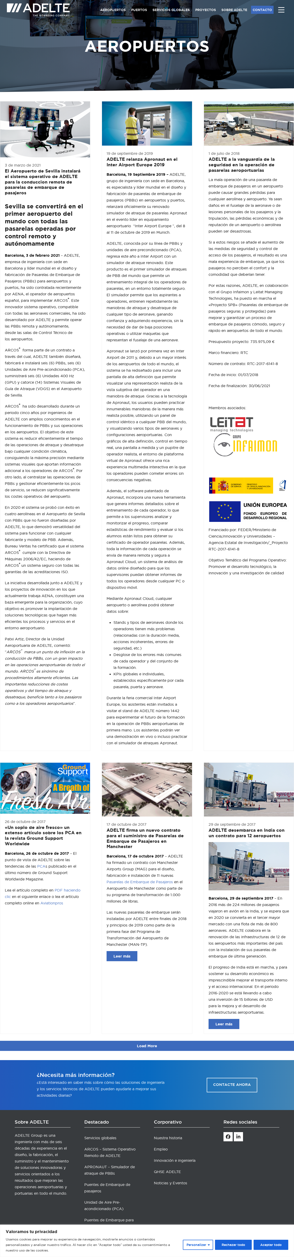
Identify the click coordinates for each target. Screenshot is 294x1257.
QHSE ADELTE (167, 1171)
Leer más (121, 956)
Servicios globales (100, 1138)
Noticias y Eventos (170, 1183)
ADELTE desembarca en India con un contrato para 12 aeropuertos (247, 833)
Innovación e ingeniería (174, 1160)
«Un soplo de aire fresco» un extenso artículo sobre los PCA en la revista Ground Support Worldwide (43, 835)
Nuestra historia (168, 1138)
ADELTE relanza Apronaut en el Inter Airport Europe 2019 (142, 162)
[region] (147, 1241)
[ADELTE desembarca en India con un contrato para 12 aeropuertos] (249, 788)
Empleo (161, 1149)
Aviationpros (51, 903)
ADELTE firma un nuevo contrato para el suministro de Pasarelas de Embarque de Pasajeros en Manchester (145, 838)
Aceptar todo (271, 1245)
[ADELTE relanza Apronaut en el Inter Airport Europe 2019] (147, 122)
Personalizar (196, 1245)
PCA (41, 866)
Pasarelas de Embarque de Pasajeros (140, 882)
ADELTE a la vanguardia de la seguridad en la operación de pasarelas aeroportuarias (242, 165)
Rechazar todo (233, 1245)
